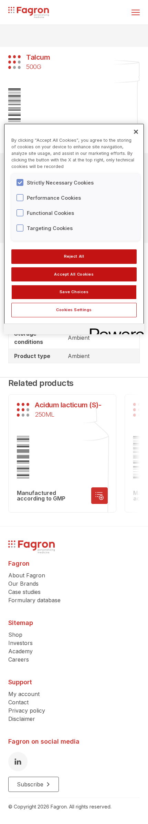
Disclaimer (21, 718)
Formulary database (34, 600)
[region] (74, 228)
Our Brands (23, 583)
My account (24, 694)
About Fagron (26, 575)
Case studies (24, 591)
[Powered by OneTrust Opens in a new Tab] (114, 330)
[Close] (136, 131)
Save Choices (74, 291)
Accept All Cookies (74, 274)
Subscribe (30, 784)
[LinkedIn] (18, 761)
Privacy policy (26, 710)
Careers (18, 659)
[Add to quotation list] (99, 495)
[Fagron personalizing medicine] (31, 546)
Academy (20, 651)
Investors (20, 642)
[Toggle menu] (135, 12)
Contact (18, 702)
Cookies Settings (74, 309)
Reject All (74, 256)
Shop (15, 634)
